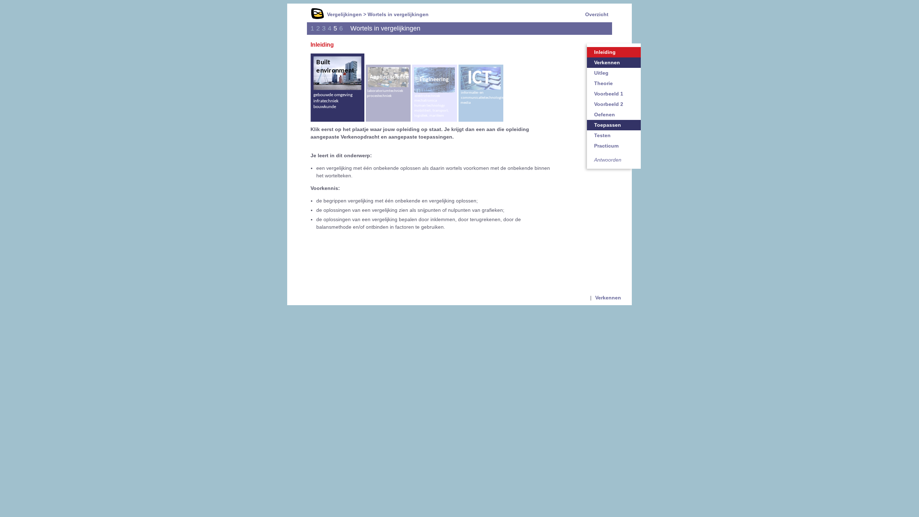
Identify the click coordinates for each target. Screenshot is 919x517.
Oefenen (604, 114)
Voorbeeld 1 (608, 94)
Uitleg (601, 73)
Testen (602, 135)
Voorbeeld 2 (608, 104)
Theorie (603, 83)
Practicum (606, 146)
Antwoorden (607, 160)
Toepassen (607, 125)
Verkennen (607, 62)
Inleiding (605, 52)
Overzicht (596, 14)
